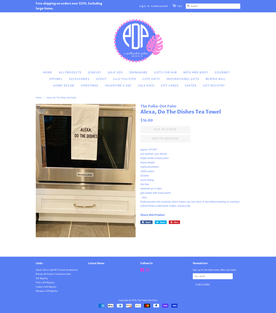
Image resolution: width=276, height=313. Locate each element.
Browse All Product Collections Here (53, 273)
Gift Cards (170, 85)
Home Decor (63, 85)
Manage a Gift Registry (47, 290)
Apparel (55, 79)
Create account (159, 6)
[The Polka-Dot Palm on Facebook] (142, 270)
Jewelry (94, 72)
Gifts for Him (165, 72)
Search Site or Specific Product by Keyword (57, 269)
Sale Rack (146, 85)
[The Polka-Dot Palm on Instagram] (147, 270)
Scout (101, 79)
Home (47, 72)
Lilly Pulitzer (124, 79)
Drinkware (138, 72)
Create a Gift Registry (46, 286)
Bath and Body (195, 72)
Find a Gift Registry (45, 282)
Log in (142, 6)
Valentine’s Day (118, 85)
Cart (179, 6)
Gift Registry (214, 85)
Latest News (96, 263)
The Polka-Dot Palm (147, 300)
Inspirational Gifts (182, 79)
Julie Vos (115, 72)
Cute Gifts (151, 79)
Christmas (89, 85)
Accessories (79, 79)
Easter (190, 85)
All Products (70, 72)
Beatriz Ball (216, 79)
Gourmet (222, 72)
